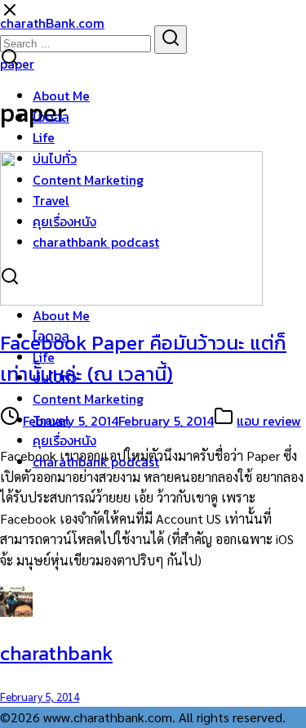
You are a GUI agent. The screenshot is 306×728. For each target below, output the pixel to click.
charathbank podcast (96, 242)
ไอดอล (51, 117)
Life (44, 137)
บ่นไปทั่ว (55, 158)
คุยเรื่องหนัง (64, 221)
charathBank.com (52, 23)
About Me (61, 95)
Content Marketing (88, 180)
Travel (51, 200)
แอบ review (269, 421)
